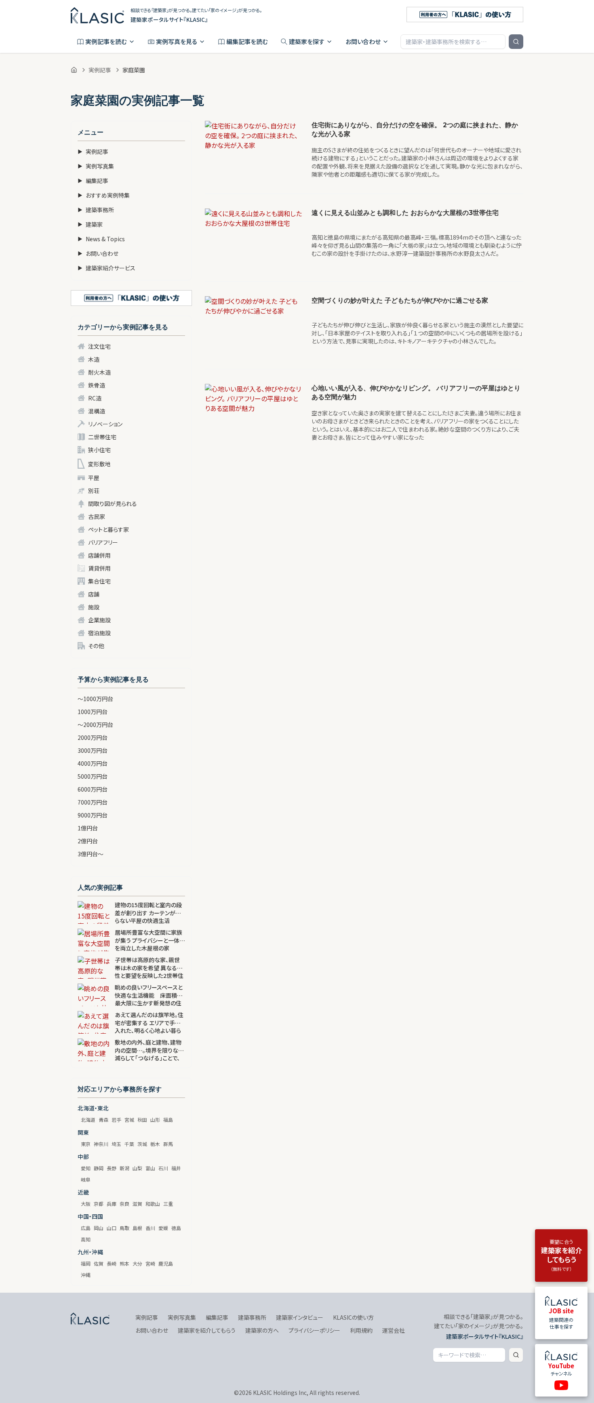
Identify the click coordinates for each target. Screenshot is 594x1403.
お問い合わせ (363, 41)
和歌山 (152, 1203)
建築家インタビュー (299, 1317)
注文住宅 (99, 346)
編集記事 (93, 181)
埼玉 (116, 1143)
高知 (86, 1239)
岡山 (98, 1227)
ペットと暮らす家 (108, 529)
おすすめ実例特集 (104, 195)
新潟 (124, 1168)
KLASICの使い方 (353, 1317)
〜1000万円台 (95, 699)
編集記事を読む (247, 41)
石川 (163, 1168)
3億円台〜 (90, 854)
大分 (137, 1263)
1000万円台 (92, 712)
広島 (86, 1227)
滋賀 (137, 1203)
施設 (93, 607)
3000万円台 (92, 750)
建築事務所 (96, 210)
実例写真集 (96, 166)
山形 (155, 1119)
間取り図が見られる (112, 503)
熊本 (124, 1263)
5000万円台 (92, 776)
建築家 (90, 224)
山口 (111, 1227)
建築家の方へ (262, 1330)
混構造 (96, 411)
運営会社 (393, 1330)
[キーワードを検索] (516, 41)
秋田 (142, 1119)
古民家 (96, 516)
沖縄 (86, 1274)
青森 (103, 1119)
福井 (176, 1168)
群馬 (168, 1143)
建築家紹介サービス (106, 268)
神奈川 (101, 1143)
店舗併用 (99, 555)
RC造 (94, 398)
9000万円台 (92, 815)
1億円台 (88, 828)
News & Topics (101, 239)
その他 (96, 646)
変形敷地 (99, 464)
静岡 (98, 1168)
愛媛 (163, 1227)
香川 (150, 1227)
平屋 (93, 478)
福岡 (86, 1263)
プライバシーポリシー (314, 1330)
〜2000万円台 (95, 724)
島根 (137, 1227)
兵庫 (111, 1203)
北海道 (88, 1119)
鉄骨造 (96, 385)
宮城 (129, 1119)
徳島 (176, 1227)
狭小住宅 (99, 450)
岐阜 (86, 1179)
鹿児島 (165, 1263)
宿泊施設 (99, 633)
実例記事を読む (106, 41)
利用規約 (361, 1330)
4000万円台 (92, 763)
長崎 (111, 1263)
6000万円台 (92, 789)
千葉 (129, 1143)
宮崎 (150, 1263)
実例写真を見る (176, 41)
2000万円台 (92, 737)
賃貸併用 (99, 568)
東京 (86, 1143)
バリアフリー (103, 542)
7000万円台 (92, 802)
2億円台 (88, 841)
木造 (93, 359)
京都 (98, 1203)
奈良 (124, 1203)
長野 (111, 1168)
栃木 (155, 1143)
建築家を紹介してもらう (207, 1330)
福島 (168, 1119)
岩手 (116, 1119)
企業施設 (99, 620)
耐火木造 (99, 372)
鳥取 (124, 1227)
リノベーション (105, 424)
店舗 (93, 594)
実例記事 (99, 70)
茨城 (142, 1143)
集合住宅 (99, 581)
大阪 (86, 1203)
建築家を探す (306, 41)
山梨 (137, 1168)
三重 (168, 1203)
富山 (150, 1168)
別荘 (93, 491)
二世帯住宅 (102, 437)
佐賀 (98, 1263)
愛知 (86, 1168)
